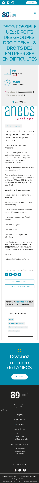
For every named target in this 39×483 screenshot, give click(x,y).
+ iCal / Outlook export (19, 281)
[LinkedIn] (15, 274)
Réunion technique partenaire (18, 327)
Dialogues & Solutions (19, 479)
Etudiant (20, 434)
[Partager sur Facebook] (6, 274)
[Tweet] (11, 274)
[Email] (19, 274)
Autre (11, 319)
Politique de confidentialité (27, 476)
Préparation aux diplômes (13, 126)
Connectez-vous (22, 302)
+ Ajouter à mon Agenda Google (20, 286)
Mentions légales (7, 476)
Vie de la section (14, 331)
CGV (15, 476)
